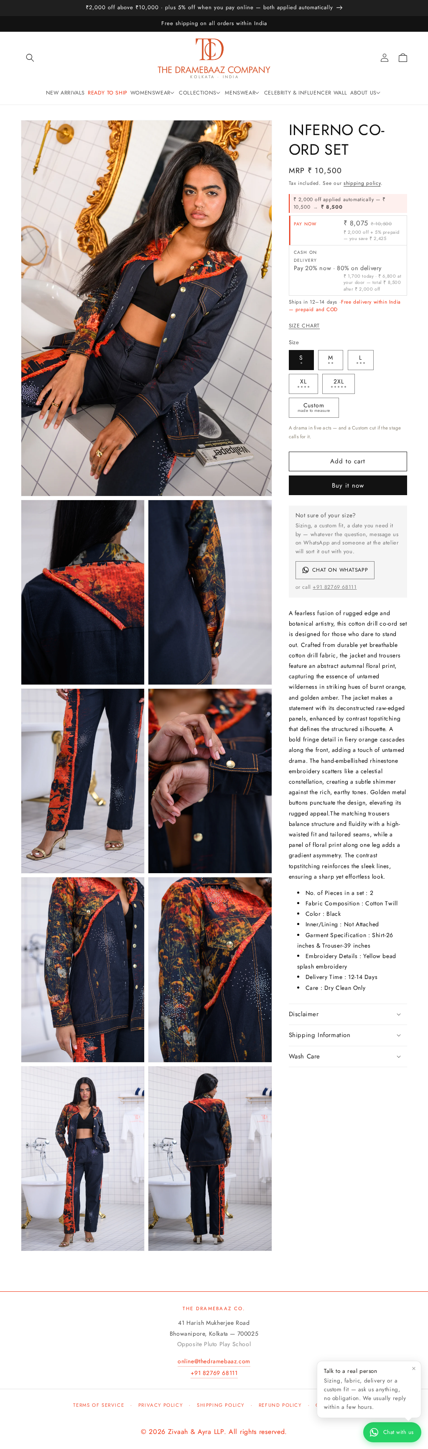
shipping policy (362, 183)
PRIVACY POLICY (160, 1405)
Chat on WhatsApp (340, 570)
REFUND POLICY (280, 1405)
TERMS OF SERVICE (98, 1405)
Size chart (304, 326)
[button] (30, 58)
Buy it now (348, 485)
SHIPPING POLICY (221, 1405)
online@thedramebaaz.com (214, 1361)
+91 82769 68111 (335, 587)
